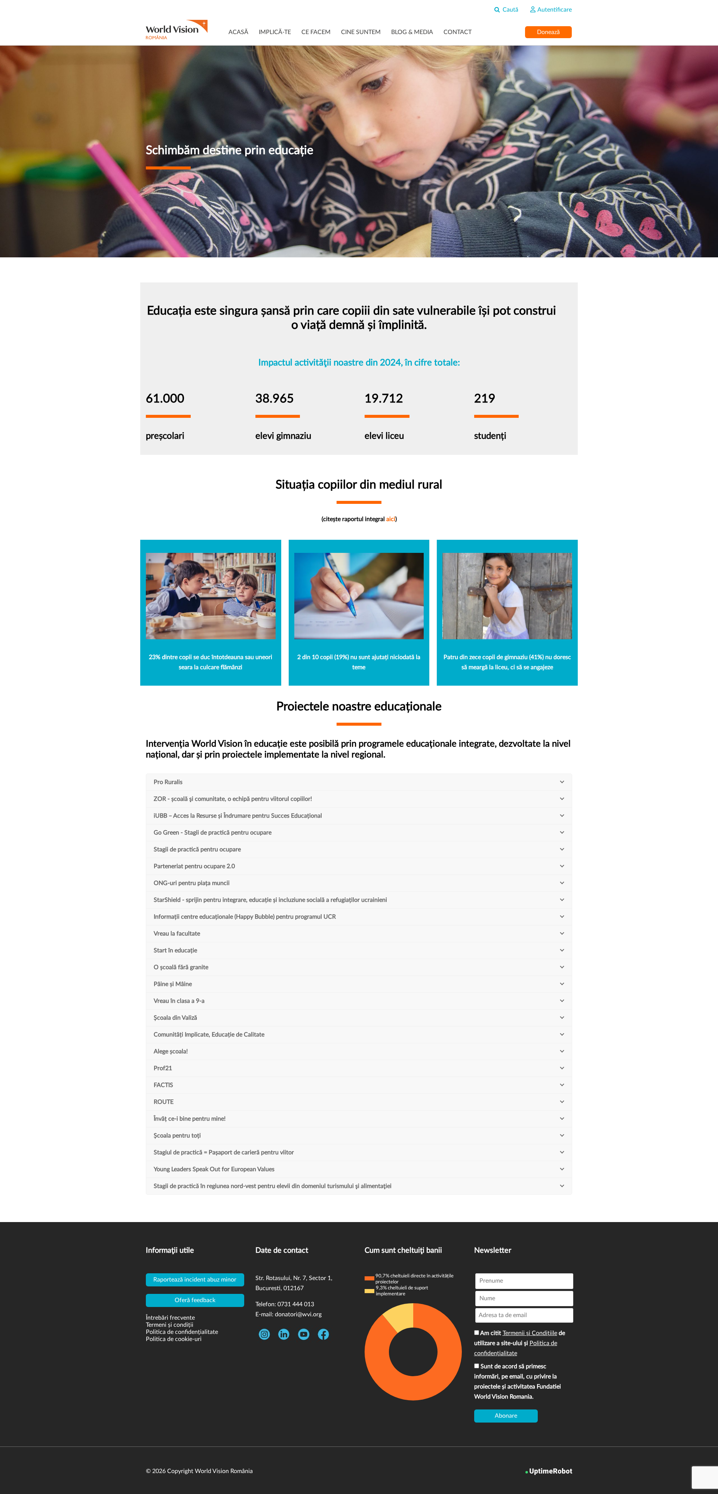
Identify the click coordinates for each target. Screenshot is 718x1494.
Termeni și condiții (169, 1325)
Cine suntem (361, 32)
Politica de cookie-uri (174, 1339)
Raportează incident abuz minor (194, 1280)
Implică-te (275, 32)
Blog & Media (412, 32)
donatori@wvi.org (298, 1314)
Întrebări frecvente (170, 1318)
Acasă (238, 32)
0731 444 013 (295, 1304)
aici (390, 519)
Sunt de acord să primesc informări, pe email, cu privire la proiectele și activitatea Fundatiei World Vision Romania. (517, 1381)
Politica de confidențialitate (182, 1332)
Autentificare (554, 10)
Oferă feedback (195, 1300)
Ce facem (316, 32)
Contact (458, 32)
